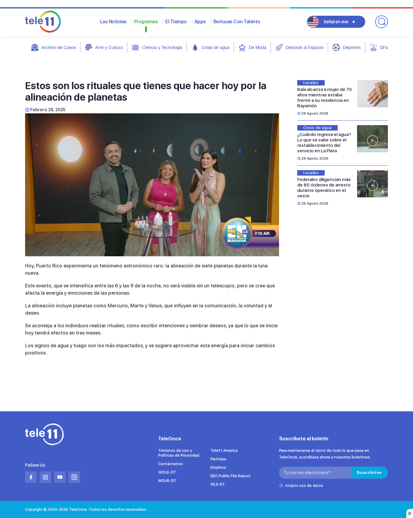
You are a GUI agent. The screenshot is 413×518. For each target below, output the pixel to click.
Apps (200, 21)
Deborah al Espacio (305, 47)
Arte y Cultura (109, 47)
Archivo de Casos (58, 47)
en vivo (336, 21)
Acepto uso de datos (304, 486)
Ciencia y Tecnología (162, 47)
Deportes (352, 47)
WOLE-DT (167, 472)
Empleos (218, 467)
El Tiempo (176, 21)
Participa (218, 459)
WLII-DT (217, 484)
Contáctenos (170, 463)
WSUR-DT (167, 480)
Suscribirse (369, 472)
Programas (146, 21)
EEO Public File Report (230, 476)
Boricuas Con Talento (236, 21)
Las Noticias (113, 21)
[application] (152, 184)
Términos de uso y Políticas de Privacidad (178, 453)
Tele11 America (224, 450)
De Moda (257, 47)
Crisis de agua (215, 47)
